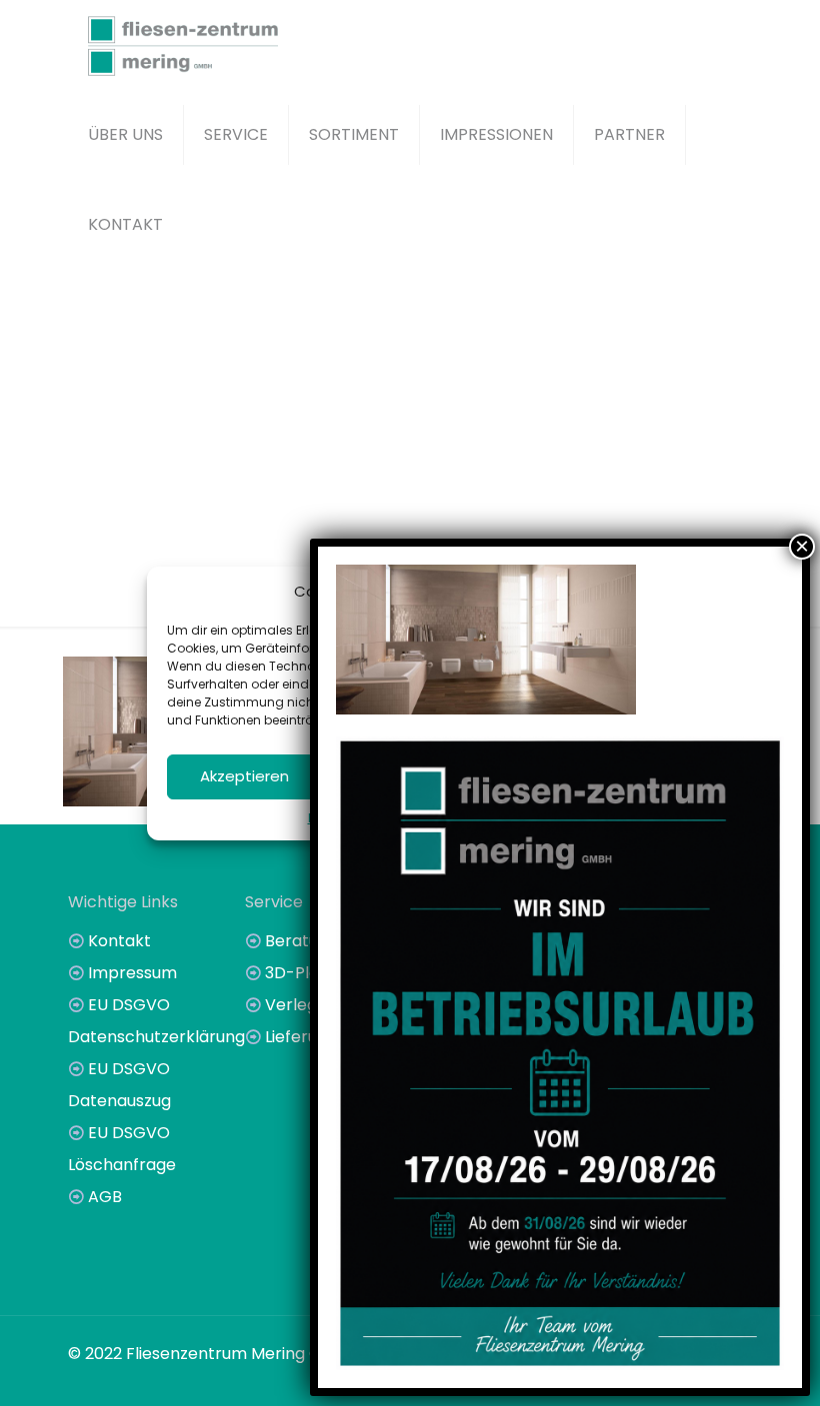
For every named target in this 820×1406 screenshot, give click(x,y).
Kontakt (119, 940)
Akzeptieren (244, 775)
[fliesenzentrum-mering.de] (183, 45)
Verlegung (305, 1004)
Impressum (132, 972)
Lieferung (301, 1036)
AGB (105, 1196)
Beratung (301, 940)
